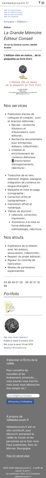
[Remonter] (39, 2)
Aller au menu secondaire (13, 14)
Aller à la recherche (11, 16)
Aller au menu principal (12, 10)
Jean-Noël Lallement (18, 337)
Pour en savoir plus (17, 455)
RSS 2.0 (25, 473)
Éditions (21, 21)
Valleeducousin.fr (15, 3)
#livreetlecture (19, 348)
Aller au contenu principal (13, 12)
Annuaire (9, 21)
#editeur (8, 348)
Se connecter (12, 473)
